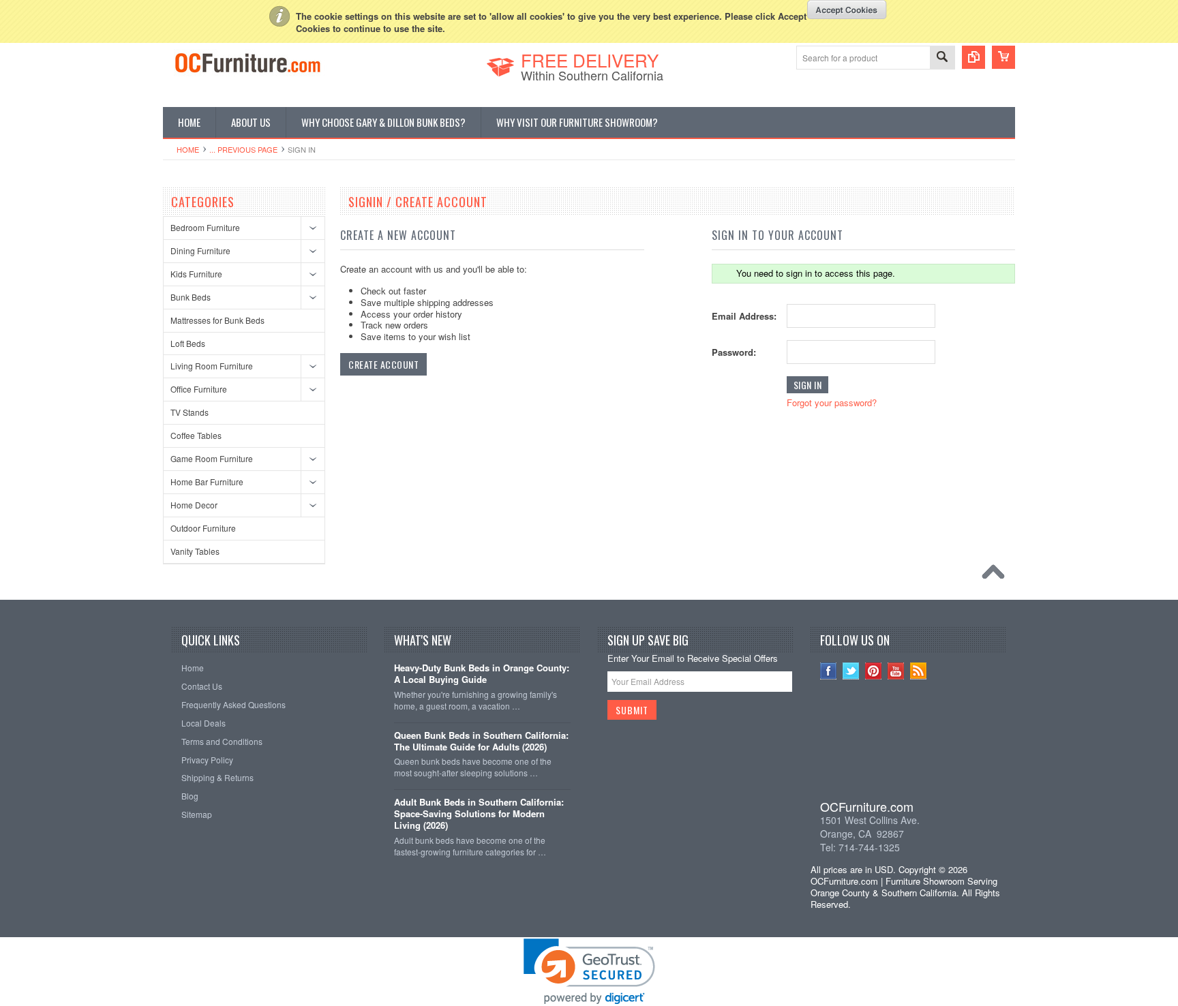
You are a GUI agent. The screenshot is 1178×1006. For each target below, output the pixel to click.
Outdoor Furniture (203, 528)
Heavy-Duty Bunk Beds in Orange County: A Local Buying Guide (481, 674)
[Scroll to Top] (997, 575)
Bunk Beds (190, 297)
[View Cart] (1003, 57)
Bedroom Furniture (205, 227)
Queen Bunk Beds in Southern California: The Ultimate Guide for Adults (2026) (481, 741)
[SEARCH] (942, 58)
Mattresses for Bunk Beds (217, 320)
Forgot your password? (832, 402)
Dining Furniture (200, 250)
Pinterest (873, 671)
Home (188, 149)
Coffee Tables (196, 435)
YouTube (896, 671)
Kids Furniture (196, 273)
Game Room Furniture (211, 458)
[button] (908, 748)
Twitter (851, 671)
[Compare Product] (973, 57)
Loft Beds (187, 343)
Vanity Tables (195, 551)
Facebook (828, 671)
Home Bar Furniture (206, 481)
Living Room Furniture (211, 365)
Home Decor (193, 504)
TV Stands (189, 412)
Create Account (383, 364)
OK (847, 9)
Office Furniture (198, 389)
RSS (918, 671)
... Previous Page (243, 149)
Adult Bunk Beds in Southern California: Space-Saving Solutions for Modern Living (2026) (479, 814)
